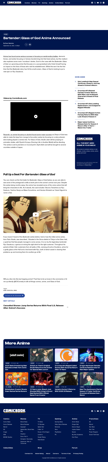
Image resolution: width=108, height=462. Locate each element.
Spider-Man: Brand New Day (27, 430)
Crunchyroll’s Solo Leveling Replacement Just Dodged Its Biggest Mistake (89, 106)
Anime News (75, 422)
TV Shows (8, 387)
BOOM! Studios (7, 437)
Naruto (74, 432)
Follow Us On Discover (13, 295)
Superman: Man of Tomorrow (26, 442)
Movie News (24, 422)
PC (56, 434)
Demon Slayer (76, 427)
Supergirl (23, 427)
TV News (40, 422)
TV (39, 3)
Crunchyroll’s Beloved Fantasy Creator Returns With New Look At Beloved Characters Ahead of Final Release (88, 94)
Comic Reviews (7, 424)
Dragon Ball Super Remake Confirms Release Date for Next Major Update (90, 367)
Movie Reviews (25, 424)
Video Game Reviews (61, 424)
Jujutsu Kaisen (76, 429)
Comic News (6, 422)
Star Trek (91, 429)
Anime (51, 3)
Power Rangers (93, 432)
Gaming (44, 3)
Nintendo (57, 427)
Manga (15, 290)
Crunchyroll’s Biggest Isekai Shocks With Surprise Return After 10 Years (66, 367)
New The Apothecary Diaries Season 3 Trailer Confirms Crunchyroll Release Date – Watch (91, 392)
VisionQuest (41, 439)
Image (5, 432)
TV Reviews (41, 424)
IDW (4, 434)
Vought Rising (41, 437)
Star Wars (92, 427)
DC (4, 429)
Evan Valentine (9, 43)
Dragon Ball (75, 424)
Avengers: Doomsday (27, 439)
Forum (67, 3)
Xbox (56, 429)
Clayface (23, 434)
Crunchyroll (10, 290)
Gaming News (59, 422)
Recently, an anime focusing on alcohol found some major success (27, 134)
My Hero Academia (77, 434)
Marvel (5, 427)
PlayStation (58, 432)
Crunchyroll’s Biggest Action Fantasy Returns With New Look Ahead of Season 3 (89, 115)
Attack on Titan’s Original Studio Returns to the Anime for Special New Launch (41, 367)
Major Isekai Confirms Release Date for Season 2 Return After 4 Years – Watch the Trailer (88, 125)
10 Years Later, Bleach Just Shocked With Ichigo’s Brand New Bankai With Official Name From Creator (41, 392)
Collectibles (59, 3)
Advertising (39, 453)
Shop (40, 448)
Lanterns (40, 434)
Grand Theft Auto (94, 434)
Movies (34, 3)
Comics (27, 3)
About (48, 453)
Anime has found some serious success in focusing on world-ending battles (30, 56)
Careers (56, 453)
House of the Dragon (44, 432)
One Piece (75, 437)
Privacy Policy (88, 165)
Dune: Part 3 (24, 436)
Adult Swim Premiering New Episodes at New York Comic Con (16, 367)
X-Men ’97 (40, 429)
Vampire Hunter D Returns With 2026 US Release (65, 390)
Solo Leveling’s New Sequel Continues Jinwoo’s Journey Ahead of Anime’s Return (89, 83)
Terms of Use (87, 163)
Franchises (93, 419)
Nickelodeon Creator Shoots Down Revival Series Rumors (16, 390)
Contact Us (29, 453)
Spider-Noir (41, 427)
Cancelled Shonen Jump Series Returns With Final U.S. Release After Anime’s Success (33, 306)
